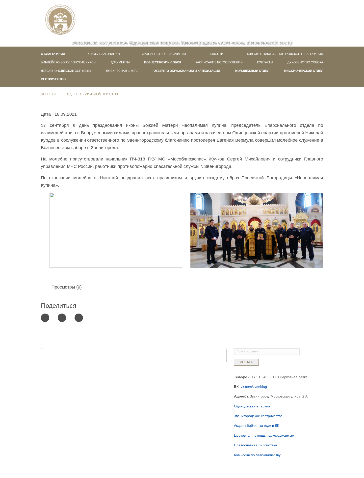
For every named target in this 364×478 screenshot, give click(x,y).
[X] (45, 318)
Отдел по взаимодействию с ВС (92, 94)
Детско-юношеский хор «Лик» (66, 71)
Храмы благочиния (104, 54)
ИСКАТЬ (246, 362)
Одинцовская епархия (252, 406)
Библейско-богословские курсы (68, 62)
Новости (215, 54)
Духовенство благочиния (164, 54)
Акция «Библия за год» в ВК (256, 425)
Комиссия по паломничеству (257, 455)
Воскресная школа (122, 71)
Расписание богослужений (219, 62)
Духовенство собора (305, 62)
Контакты (265, 62)
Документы (120, 62)
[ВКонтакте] (62, 318)
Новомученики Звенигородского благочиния (284, 54)
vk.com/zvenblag (254, 387)
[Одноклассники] (79, 318)
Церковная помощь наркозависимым (264, 435)
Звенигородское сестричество (258, 416)
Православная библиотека (255, 445)
